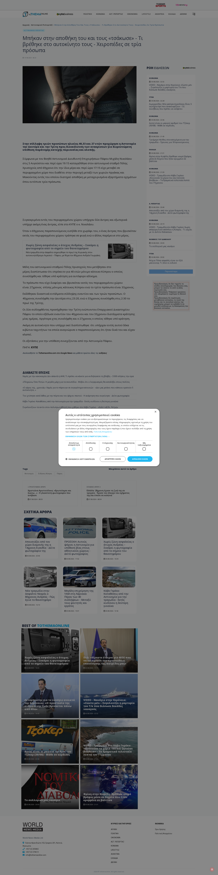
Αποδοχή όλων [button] (140, 459)
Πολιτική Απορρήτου (103, 431)
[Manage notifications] (212, 869)
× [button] (155, 412)
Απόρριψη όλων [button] (113, 459)
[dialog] (109, 437)
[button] (109, 436)
